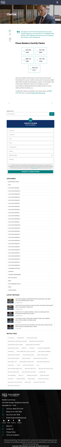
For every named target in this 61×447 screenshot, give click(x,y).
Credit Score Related (42, 355)
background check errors (36, 341)
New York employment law (15, 368)
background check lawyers (15, 344)
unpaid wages (31, 378)
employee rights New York (40, 358)
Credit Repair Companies (44, 351)
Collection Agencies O (14, 231)
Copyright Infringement (14, 274)
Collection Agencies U (14, 249)
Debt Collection (12, 277)
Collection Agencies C (14, 197)
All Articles (11, 337)
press (9, 287)
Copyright (11, 271)
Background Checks (13, 181)
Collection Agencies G (14, 209)
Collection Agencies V (14, 253)
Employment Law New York (27, 361)
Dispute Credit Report (13, 358)
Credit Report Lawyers (14, 355)
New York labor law (30, 368)
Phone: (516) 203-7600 (14, 412)
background (20, 337)
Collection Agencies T (14, 246)
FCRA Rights (11, 365)
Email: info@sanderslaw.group (16, 418)
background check (32, 337)
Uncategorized (12, 290)
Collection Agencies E (14, 203)
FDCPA (18, 365)
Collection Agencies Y (14, 262)
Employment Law (12, 361)
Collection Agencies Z (14, 265)
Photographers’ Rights (14, 283)
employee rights (26, 358)
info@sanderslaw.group (37, 93)
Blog (9, 184)
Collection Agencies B (14, 194)
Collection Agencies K (14, 218)
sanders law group (32, 375)
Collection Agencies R (14, 240)
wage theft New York (39, 382)
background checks (13, 348)
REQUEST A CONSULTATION (30, 171)
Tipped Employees (44, 375)
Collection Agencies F (14, 206)
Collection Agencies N (14, 228)
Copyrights (11, 351)
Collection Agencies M (14, 225)
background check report (33, 344)
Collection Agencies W (14, 256)
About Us (9, 426)
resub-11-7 (21, 375)
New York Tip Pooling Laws (46, 368)
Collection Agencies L (14, 222)
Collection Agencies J (14, 215)
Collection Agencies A (14, 191)
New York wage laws (13, 372)
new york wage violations (29, 372)
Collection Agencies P (14, 234)
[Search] (51, 114)
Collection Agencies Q (14, 237)
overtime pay (42, 372)
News (9, 280)
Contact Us (10, 429)
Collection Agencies (13, 187)
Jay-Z (38, 365)
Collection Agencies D (14, 200)
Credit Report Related (28, 355)
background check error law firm (17, 341)
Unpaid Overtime (20, 378)
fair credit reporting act (43, 361)
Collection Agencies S (14, 243)
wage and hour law (43, 378)
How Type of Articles (28, 365)
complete (24, 348)
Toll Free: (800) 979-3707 (14, 409)
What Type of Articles (13, 385)
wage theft (28, 382)
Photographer (12, 375)
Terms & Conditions (12, 435)
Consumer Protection (14, 268)
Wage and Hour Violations (15, 382)
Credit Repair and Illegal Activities (26, 351)
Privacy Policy (34, 167)
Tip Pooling (11, 378)
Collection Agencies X (14, 259)
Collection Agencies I (14, 212)
